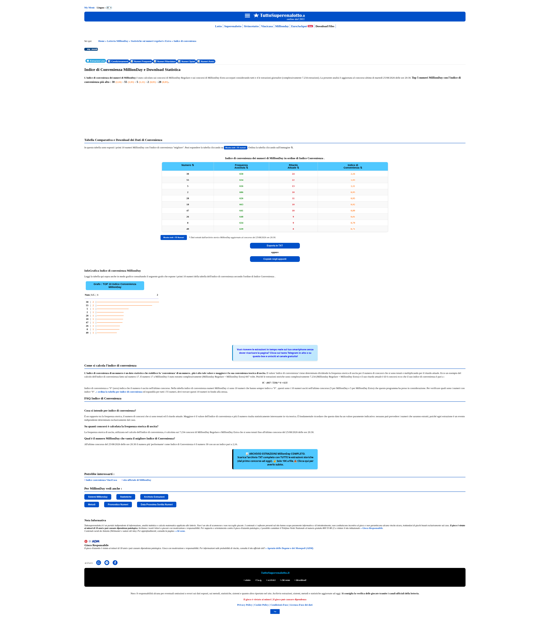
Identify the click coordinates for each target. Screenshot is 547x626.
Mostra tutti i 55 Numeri (173, 237)
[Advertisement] (274, 111)
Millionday (282, 26)
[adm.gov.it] (275, 542)
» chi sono (179, 531)
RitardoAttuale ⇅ (293, 166)
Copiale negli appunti (274, 259)
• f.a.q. (258, 580)
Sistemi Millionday (98, 497)
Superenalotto (232, 26)
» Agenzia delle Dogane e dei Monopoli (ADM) (289, 548)
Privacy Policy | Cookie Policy (253, 605)
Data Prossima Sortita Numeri (157, 504)
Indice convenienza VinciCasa (101, 480)
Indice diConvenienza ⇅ (353, 166)
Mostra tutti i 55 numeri (235, 148)
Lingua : (101, 7)
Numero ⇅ (187, 165)
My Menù (89, 7)
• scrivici (271, 580)
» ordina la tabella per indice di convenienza (119, 391)
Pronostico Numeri (118, 504)
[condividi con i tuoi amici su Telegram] (106, 562)
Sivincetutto (251, 26)
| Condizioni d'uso (279, 605)
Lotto (218, 26)
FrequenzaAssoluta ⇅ (241, 166)
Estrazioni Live (97, 61)
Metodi (91, 504)
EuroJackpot (299, 26)
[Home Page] (275, 20)
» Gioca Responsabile (372, 528)
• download (300, 580)
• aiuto (247, 580)
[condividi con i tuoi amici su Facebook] (115, 562)
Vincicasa (267, 26)
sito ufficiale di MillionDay (137, 480)
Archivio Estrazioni (154, 497)
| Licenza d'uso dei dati (301, 605)
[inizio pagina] (275, 613)
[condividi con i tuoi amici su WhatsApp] (98, 562)
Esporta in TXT (275, 245)
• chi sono (285, 580)
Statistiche (125, 497)
